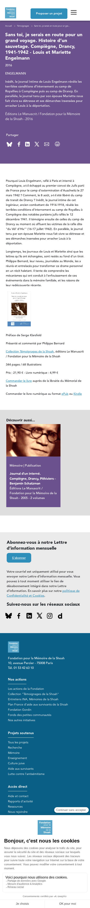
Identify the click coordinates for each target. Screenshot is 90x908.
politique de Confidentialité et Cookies (43, 593)
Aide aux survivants (20, 769)
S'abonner (19, 558)
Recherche (15, 747)
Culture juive (16, 763)
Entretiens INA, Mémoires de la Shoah (33, 699)
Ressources (15, 806)
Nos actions (17, 679)
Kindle (77, 394)
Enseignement (17, 758)
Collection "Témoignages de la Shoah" (33, 694)
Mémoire (14, 753)
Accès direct (17, 786)
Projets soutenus (21, 733)
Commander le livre (19, 381)
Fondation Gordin (19, 710)
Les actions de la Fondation (26, 689)
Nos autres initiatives (21, 720)
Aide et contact (18, 796)
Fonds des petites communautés (29, 715)
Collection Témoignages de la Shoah (30, 351)
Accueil (8, 25)
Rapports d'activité (20, 801)
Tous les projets (18, 742)
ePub (65, 394)
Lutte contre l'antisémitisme (26, 774)
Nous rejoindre (18, 812)
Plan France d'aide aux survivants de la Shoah (38, 704)
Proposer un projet (49, 13)
